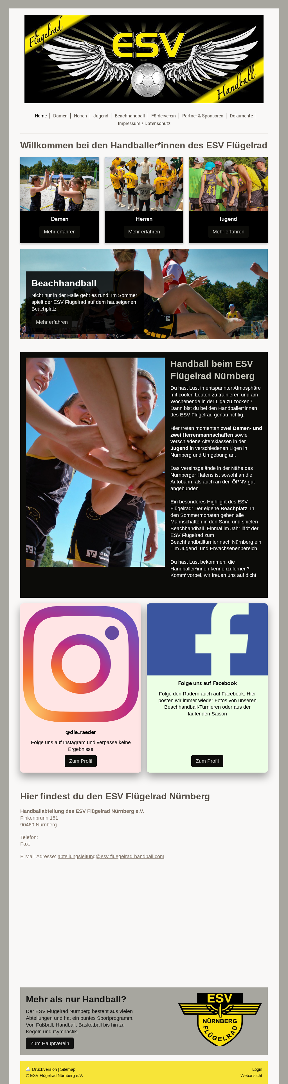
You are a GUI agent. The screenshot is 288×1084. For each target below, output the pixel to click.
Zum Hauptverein (49, 1043)
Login (257, 1069)
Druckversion (44, 1069)
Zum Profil (80, 761)
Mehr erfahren (60, 232)
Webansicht (251, 1075)
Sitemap (67, 1069)
